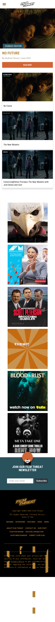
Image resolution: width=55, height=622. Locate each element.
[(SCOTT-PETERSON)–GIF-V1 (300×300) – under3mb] (28, 287)
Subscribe (41, 481)
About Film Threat (15, 528)
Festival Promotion (34, 532)
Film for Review (16, 532)
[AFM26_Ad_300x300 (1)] (28, 245)
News (5, 152)
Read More (27, 64)
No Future (7, 105)
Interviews (20, 522)
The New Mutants (11, 144)
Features (31, 522)
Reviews (6, 76)
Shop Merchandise (18, 535)
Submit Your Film (37, 535)
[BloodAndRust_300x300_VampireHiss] (28, 372)
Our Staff (42, 528)
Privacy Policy (37, 515)
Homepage (7, 74)
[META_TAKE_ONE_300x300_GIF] (28, 414)
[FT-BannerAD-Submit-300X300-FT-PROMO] (28, 330)
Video (39, 522)
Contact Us (30, 528)
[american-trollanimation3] (28, 203)
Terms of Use (27, 517)
